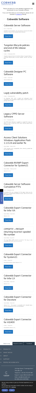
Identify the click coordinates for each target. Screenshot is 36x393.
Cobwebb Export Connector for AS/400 (17, 321)
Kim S (5, 28)
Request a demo (18, 343)
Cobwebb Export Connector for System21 (17, 255)
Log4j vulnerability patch (16, 93)
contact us (19, 14)
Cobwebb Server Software (17, 25)
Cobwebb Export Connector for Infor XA (17, 209)
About (5, 356)
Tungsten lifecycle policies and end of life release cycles (17, 48)
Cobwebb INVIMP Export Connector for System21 (16, 164)
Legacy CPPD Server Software (14, 115)
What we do (7, 352)
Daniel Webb (6, 146)
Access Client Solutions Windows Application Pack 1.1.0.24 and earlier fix (17, 140)
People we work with (11, 362)
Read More (8, 36)
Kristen (5, 77)
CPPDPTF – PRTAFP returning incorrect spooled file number (17, 232)
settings (14, 387)
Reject (11, 390)
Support (6, 359)
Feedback (29, 343)
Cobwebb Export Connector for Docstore (17, 298)
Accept (4, 390)
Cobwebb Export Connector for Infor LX (17, 277)
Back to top (7, 343)
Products (6, 349)
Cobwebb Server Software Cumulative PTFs (17, 185)
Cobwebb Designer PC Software (15, 73)
